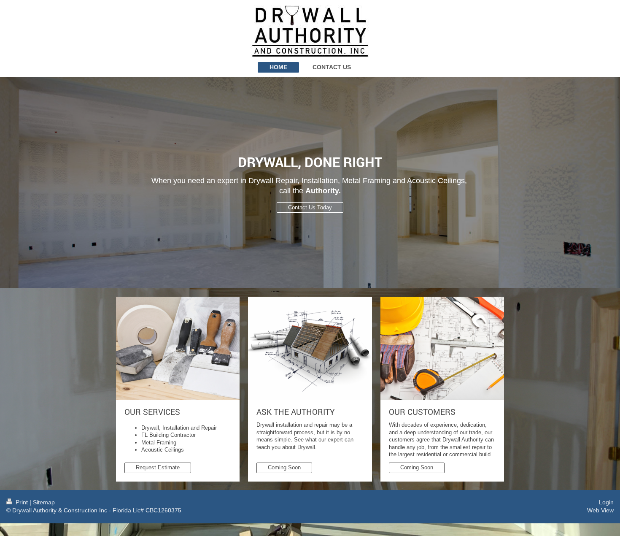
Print (22, 502)
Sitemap (44, 502)
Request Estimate (158, 467)
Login (606, 502)
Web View (600, 510)
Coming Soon (284, 467)
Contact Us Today (310, 207)
